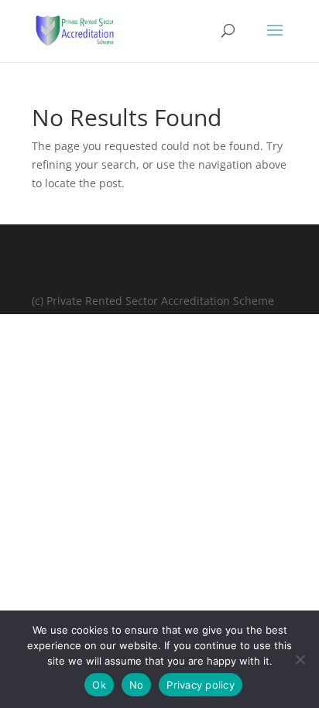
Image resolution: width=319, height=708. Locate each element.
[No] (299, 659)
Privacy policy (200, 685)
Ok (99, 685)
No (136, 685)
